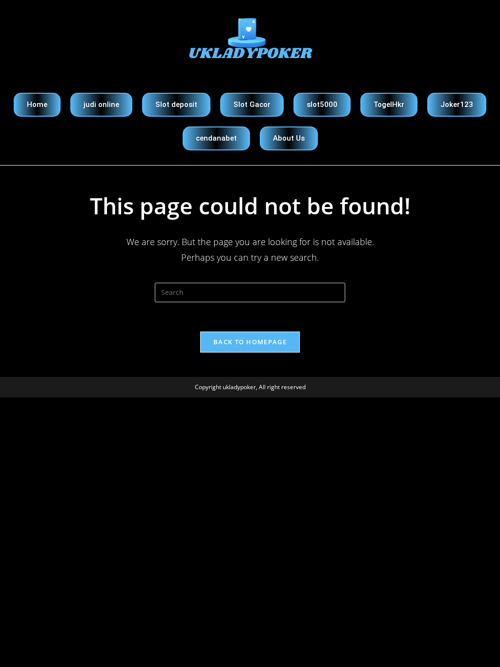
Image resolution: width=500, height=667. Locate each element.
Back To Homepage (250, 341)
